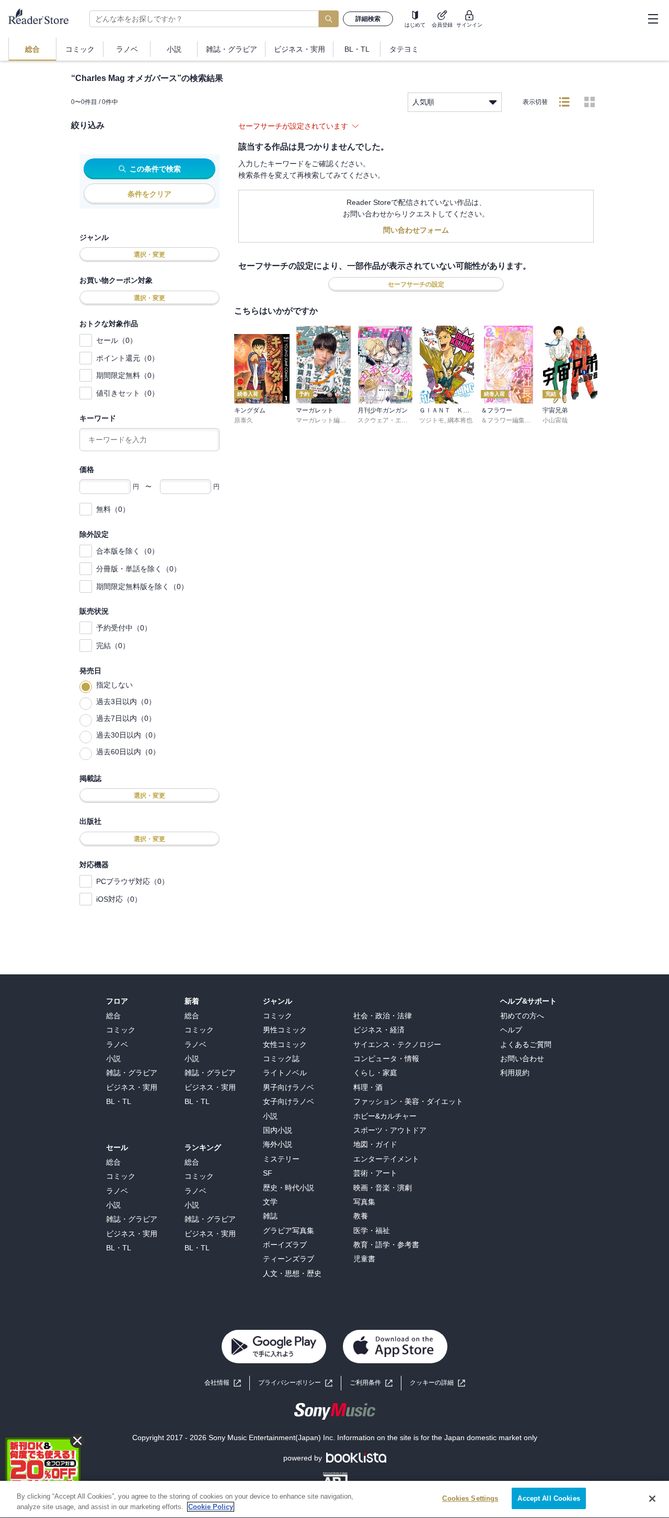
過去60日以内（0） (128, 752)
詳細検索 (367, 18)
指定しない (114, 685)
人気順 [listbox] (423, 102)
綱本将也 (459, 420)
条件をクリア (149, 194)
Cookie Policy (210, 1507)
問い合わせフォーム (416, 230)
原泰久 (243, 420)
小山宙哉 (555, 420)
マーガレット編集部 (324, 420)
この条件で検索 (155, 169)
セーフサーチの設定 (416, 284)
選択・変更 (149, 254)
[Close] (652, 1498)
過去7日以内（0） (126, 718)
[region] (334, 1499)
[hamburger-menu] (653, 19)
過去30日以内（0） (128, 735)
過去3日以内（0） (126, 701)
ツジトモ (431, 420)
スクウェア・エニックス (391, 420)
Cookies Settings (470, 1498)
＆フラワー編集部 (506, 420)
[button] (437, 1383)
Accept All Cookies (548, 1498)
